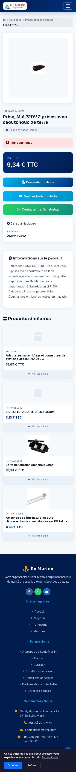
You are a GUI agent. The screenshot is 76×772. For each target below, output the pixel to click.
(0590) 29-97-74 (40, 722)
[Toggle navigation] (68, 6)
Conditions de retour (39, 671)
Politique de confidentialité (39, 684)
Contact (39, 658)
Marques (39, 631)
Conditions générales (39, 678)
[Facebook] (29, 591)
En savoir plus (50, 757)
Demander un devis (40, 182)
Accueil (39, 611)
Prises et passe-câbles (39, 19)
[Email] (46, 591)
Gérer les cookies (39, 691)
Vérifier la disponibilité (40, 196)
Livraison (39, 664)
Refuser (32, 765)
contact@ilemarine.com (40, 730)
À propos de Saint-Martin (39, 651)
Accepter (13, 765)
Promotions (39, 624)
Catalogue (15, 19)
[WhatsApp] (38, 591)
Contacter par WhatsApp (40, 209)
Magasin (39, 618)
